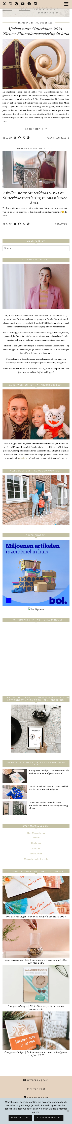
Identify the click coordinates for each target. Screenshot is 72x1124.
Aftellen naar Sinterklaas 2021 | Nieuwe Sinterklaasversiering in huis (36, 31)
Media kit (36, 848)
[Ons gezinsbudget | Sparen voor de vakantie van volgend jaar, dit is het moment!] (15, 776)
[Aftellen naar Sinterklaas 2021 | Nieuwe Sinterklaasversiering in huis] (36, 88)
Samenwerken (36, 853)
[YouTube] (23, 4)
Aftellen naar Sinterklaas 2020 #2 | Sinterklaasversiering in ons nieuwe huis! (35, 198)
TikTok (37, 1089)
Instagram (37, 1080)
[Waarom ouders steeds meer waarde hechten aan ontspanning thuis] (15, 808)
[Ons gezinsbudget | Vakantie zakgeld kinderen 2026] (36, 895)
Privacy (36, 837)
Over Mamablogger (36, 833)
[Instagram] (10, 4)
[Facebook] (29, 4)
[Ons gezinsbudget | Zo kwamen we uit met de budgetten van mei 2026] (36, 938)
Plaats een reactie (58, 138)
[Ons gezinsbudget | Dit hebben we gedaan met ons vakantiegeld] (36, 984)
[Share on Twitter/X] (24, 138)
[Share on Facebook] (19, 138)
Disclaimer (36, 843)
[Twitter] (4, 4)
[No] (67, 1110)
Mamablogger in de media (36, 859)
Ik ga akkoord (20, 1117)
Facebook (37, 1097)
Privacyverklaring (49, 1117)
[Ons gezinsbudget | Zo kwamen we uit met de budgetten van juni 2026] (36, 1030)
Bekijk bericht (36, 129)
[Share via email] (15, 138)
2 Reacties (61, 224)
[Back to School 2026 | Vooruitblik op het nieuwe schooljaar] (15, 792)
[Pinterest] (16, 4)
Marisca (23, 23)
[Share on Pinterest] (28, 138)
